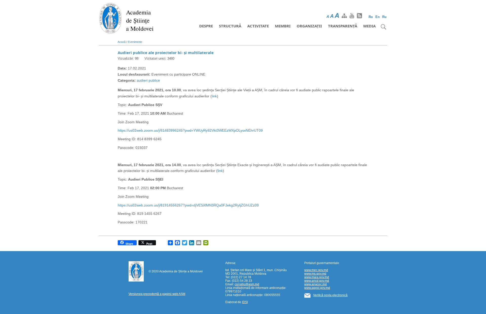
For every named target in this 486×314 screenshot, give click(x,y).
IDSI (245, 302)
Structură (230, 25)
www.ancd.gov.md (316, 281)
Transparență (342, 25)
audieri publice (148, 80)
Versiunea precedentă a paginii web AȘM (157, 294)
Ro (371, 17)
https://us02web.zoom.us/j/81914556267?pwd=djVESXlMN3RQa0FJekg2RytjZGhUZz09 (188, 205)
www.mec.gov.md (316, 270)
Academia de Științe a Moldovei (140, 20)
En (377, 17)
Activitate (258, 25)
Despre (206, 25)
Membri (283, 25)
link (214, 96)
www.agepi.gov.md (317, 288)
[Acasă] (110, 18)
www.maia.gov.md (316, 277)
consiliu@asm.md (247, 284)
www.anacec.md (315, 284)
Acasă (122, 41)
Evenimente (135, 41)
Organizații (309, 25)
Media (369, 25)
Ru (384, 17)
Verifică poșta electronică (330, 295)
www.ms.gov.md (315, 273)
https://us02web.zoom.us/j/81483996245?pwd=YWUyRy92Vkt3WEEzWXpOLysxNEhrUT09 (190, 130)
